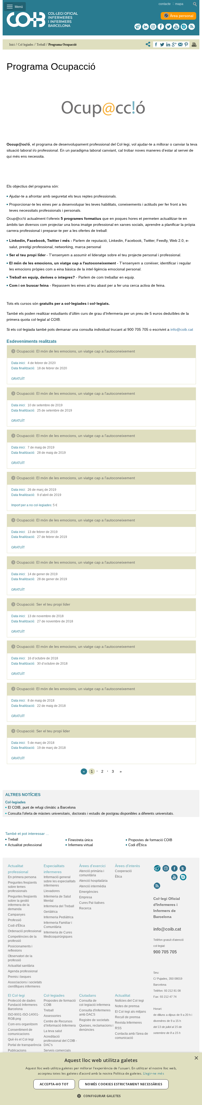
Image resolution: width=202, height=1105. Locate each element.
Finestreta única (80, 840)
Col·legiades (15, 802)
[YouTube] (174, 877)
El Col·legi (16, 995)
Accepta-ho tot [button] (54, 1084)
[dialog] (101, 1079)
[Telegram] (137, 27)
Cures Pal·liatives (91, 903)
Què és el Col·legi (21, 1039)
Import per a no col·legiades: (31, 505)
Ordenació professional (24, 931)
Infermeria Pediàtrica (58, 917)
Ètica (118, 876)
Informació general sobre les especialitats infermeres (59, 881)
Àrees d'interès (127, 866)
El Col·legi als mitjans (130, 1011)
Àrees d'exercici (92, 866)
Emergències (88, 892)
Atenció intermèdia (92, 886)
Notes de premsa (127, 1006)
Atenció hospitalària (93, 881)
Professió (14, 920)
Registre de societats (94, 1020)
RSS (118, 1028)
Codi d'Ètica (137, 845)
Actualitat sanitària (21, 966)
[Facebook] (161, 27)
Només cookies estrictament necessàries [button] (123, 1084)
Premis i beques (19, 977)
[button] (101, 1096)
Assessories (52, 1016)
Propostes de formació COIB (150, 840)
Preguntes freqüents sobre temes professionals (22, 887)
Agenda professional (23, 971)
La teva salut (53, 1031)
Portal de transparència (24, 1045)
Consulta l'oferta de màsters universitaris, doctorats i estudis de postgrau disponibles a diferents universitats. (91, 813)
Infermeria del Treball (59, 906)
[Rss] (191, 27)
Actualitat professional (25, 845)
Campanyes (16, 914)
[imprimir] (194, 44)
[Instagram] (166, 868)
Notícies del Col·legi (129, 1000)
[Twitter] (168, 27)
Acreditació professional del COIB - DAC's (60, 1041)
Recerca (85, 908)
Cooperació (123, 871)
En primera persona (22, 877)
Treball (13, 839)
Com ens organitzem (23, 1024)
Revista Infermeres (128, 1022)
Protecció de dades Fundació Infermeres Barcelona (22, 1005)
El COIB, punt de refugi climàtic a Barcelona (41, 807)
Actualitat (122, 995)
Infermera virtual (80, 845)
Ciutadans (87, 995)
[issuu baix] (183, 877)
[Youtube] (176, 27)
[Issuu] (183, 27)
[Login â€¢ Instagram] (153, 27)
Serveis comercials (57, 1050)
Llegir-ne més (153, 1073)
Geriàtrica (51, 912)
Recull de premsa (127, 1017)
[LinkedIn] (145, 27)
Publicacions (17, 1050)
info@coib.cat (181, 329)
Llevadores (52, 891)
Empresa (85, 897)
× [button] (196, 1058)
